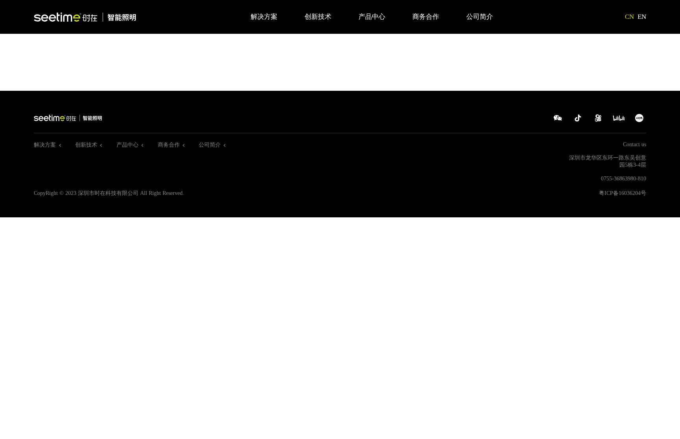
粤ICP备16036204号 (622, 193)
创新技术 (318, 16)
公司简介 (479, 16)
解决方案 (264, 16)
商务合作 (425, 16)
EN (642, 16)
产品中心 (371, 16)
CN (629, 16)
